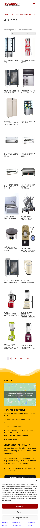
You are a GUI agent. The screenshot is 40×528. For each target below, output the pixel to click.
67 (24, 359)
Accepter (20, 506)
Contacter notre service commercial (20, 477)
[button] (37, 481)
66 (21, 359)
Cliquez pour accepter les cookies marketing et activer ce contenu (20, 394)
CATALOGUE (8, 14)
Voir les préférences (20, 518)
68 (28, 359)
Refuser (20, 512)
